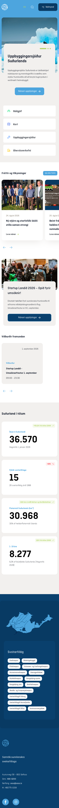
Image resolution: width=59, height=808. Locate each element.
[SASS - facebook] (5, 802)
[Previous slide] (4, 247)
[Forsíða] (5, 7)
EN (24, 7)
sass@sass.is (16, 783)
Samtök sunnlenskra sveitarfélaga (13, 759)
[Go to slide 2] (48, 48)
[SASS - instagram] (16, 802)
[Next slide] (11, 247)
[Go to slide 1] (43, 48)
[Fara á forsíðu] (29, 743)
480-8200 (11, 779)
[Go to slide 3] (50, 48)
